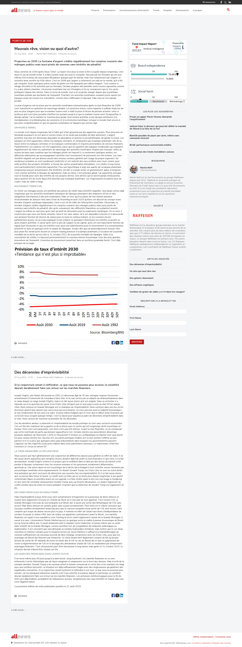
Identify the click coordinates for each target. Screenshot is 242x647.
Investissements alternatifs (134, 10)
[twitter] (117, 342)
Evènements (182, 10)
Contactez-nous (223, 637)
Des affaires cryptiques (142, 285)
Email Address (137, 306)
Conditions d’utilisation (201, 643)
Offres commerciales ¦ (203, 637)
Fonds (156, 10)
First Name (135, 318)
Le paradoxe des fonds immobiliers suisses (152, 152)
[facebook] (113, 342)
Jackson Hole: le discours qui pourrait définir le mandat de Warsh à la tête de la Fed (158, 127)
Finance (95, 10)
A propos (197, 10)
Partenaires (109, 10)
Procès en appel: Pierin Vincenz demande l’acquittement (151, 118)
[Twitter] (225, 2)
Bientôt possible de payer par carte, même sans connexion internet (154, 136)
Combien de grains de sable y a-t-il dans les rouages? (157, 292)
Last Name (135, 329)
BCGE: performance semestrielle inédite (150, 145)
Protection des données (221, 643)
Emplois (168, 10)
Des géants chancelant (141, 278)
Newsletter (210, 2)
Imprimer (22, 343)
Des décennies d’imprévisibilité (146, 264)
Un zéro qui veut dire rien (143, 271)
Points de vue (21, 40)
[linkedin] (121, 342)
